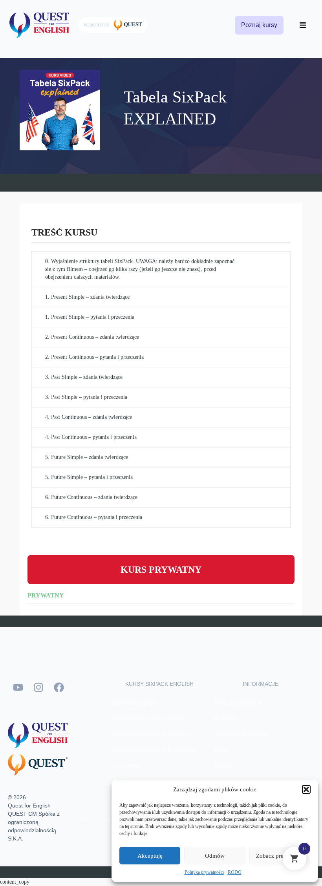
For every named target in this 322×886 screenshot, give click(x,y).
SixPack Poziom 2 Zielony (151, 734)
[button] (306, 789)
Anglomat (127, 765)
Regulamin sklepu (241, 734)
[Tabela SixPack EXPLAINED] (66, 109)
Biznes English (135, 703)
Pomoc (224, 765)
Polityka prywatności (204, 872)
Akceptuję (150, 856)
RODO (235, 872)
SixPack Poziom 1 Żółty (148, 718)
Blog (221, 750)
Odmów (215, 856)
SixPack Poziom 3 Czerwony (155, 750)
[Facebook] (59, 687)
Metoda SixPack (238, 703)
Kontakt (226, 718)
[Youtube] (18, 687)
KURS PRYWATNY (161, 569)
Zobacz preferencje (279, 856)
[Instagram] (38, 687)
